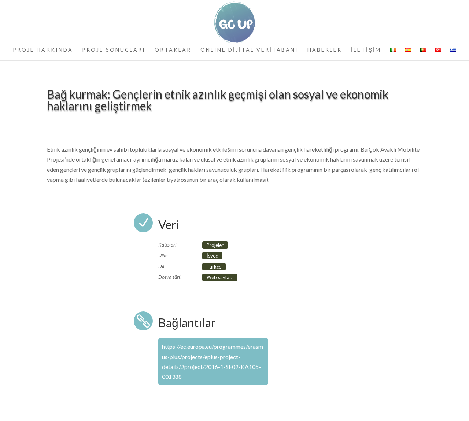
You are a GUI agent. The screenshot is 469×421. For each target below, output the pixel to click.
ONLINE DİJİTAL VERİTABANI (249, 50)
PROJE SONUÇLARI (113, 50)
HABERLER (324, 50)
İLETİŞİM (366, 50)
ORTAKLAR (173, 50)
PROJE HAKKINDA (43, 50)
